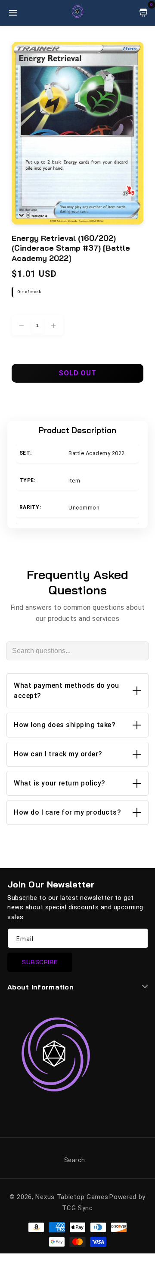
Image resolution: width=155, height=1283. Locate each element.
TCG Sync (77, 1208)
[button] (77, 691)
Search (74, 1160)
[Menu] (12, 12)
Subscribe (40, 962)
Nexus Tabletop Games (71, 1197)
